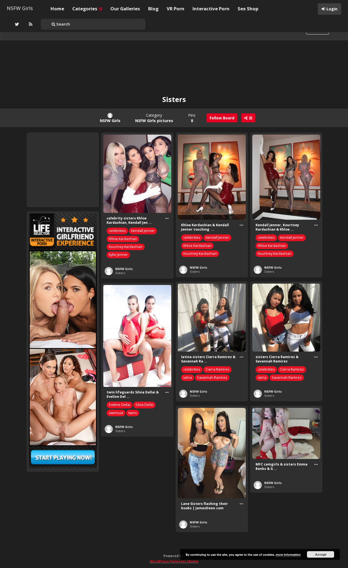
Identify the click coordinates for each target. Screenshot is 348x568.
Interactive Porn (210, 8)
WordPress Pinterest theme (174, 561)
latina (187, 377)
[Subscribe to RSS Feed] (30, 24)
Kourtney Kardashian (125, 246)
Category (154, 118)
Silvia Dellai (144, 404)
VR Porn (175, 8)
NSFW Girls (20, 8)
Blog (153, 8)
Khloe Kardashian (123, 239)
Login (332, 8)
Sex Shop (248, 8)
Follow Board (222, 117)
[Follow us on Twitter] (16, 24)
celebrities (117, 230)
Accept (320, 554)
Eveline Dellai (119, 404)
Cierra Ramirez (217, 369)
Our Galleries (125, 8)
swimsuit (116, 413)
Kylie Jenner (118, 254)
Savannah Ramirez (212, 377)
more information (288, 555)
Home (57, 8)
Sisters (120, 273)
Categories (85, 8)
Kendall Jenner (143, 230)
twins (132, 413)
